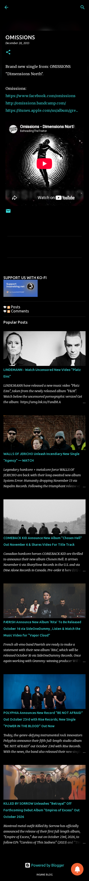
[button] (8, 52)
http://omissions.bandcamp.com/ (36, 103)
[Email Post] (8, 212)
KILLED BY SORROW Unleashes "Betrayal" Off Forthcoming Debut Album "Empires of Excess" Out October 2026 (41, 810)
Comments (19, 311)
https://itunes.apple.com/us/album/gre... (41, 110)
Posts (15, 307)
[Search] (82, 7)
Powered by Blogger (47, 865)
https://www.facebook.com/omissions (40, 95)
